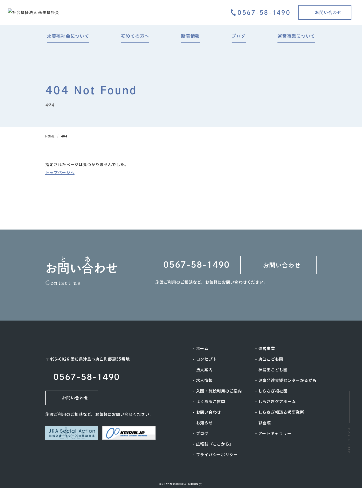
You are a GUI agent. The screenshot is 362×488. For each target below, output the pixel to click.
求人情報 (204, 380)
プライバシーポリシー (217, 454)
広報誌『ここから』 (215, 444)
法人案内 (204, 369)
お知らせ (204, 422)
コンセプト (206, 359)
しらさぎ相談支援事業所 (281, 412)
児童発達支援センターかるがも (287, 380)
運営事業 (266, 348)
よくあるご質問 (210, 401)
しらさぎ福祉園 (273, 391)
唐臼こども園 (271, 359)
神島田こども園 (273, 369)
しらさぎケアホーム (277, 401)
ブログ (202, 433)
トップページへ (59, 172)
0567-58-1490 (263, 13)
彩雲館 (264, 422)
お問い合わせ (208, 412)
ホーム (202, 348)
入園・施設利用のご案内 (219, 391)
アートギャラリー (275, 433)
